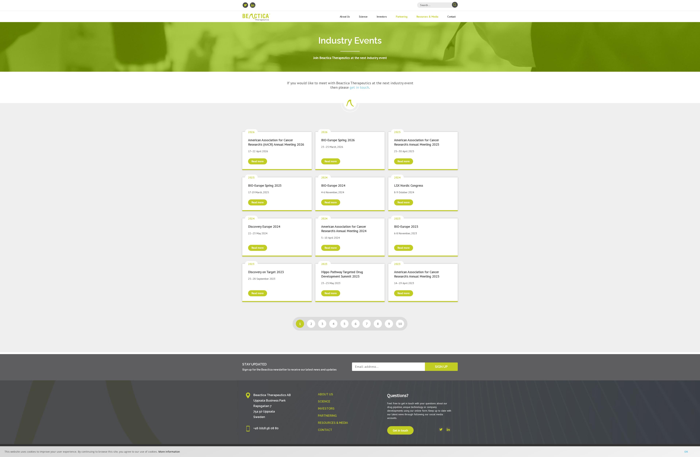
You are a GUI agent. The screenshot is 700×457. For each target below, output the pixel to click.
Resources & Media (427, 16)
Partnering (401, 16)
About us (345, 16)
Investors (382, 16)
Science (363, 16)
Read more (258, 161)
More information (169, 451)
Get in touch (400, 430)
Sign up (441, 367)
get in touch (359, 87)
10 (400, 324)
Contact (451, 16)
